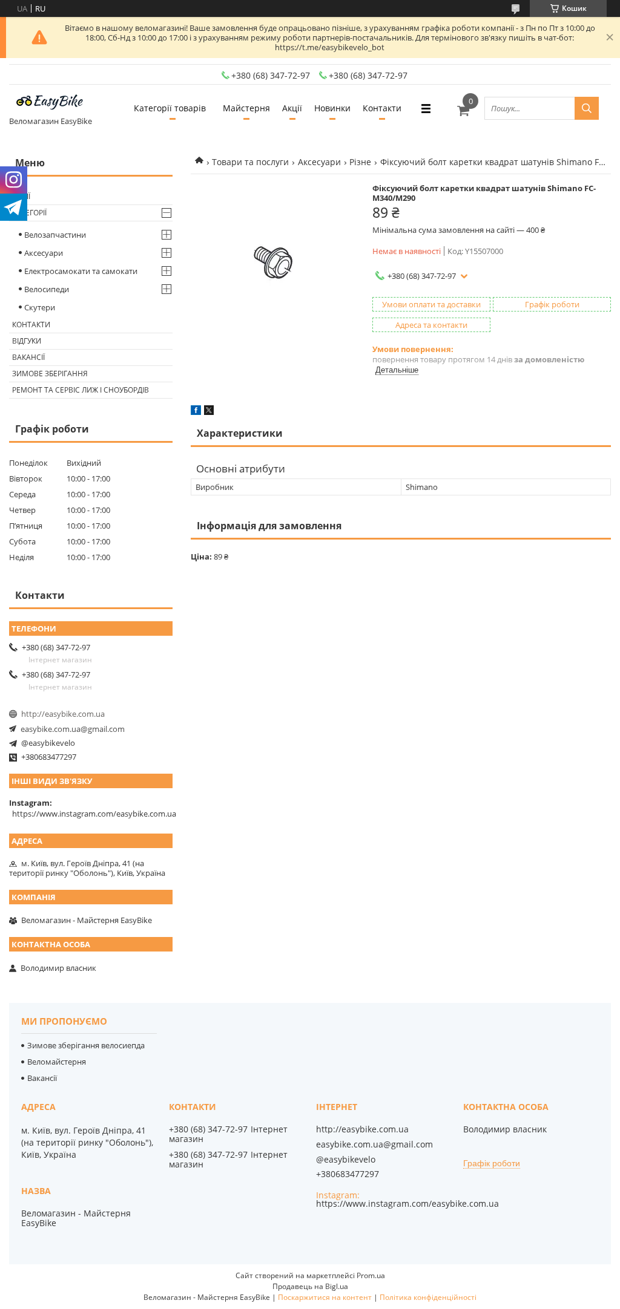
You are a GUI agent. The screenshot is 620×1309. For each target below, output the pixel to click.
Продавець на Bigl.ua (310, 1286)
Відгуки (26, 341)
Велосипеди (46, 289)
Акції (292, 108)
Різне (360, 162)
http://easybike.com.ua (63, 714)
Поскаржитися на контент (325, 1297)
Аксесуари (319, 162)
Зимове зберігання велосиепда (86, 1045)
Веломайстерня (56, 1061)
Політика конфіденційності (428, 1297)
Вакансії (28, 357)
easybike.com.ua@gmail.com (73, 729)
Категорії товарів (170, 108)
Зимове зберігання (50, 373)
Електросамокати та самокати (80, 271)
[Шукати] (587, 108)
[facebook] (196, 411)
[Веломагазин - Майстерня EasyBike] (54, 103)
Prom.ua (371, 1275)
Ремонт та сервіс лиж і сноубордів (80, 390)
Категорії (29, 212)
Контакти (382, 108)
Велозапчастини (55, 234)
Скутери (39, 307)
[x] (209, 411)
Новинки (332, 108)
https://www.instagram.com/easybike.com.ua (94, 813)
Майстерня (246, 108)
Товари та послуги (250, 162)
